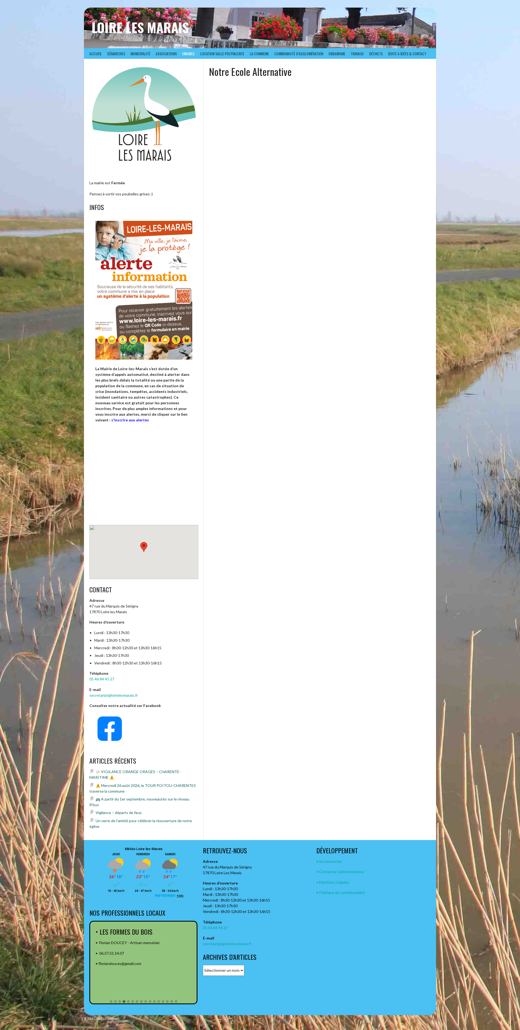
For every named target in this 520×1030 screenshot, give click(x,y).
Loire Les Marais (140, 27)
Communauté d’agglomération (298, 53)
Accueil (95, 53)
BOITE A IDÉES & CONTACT (407, 53)
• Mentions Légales (332, 882)
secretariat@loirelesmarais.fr (113, 695)
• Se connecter (329, 861)
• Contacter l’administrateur (340, 871)
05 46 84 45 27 (101, 679)
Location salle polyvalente (222, 53)
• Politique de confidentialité (340, 892)
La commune (259, 53)
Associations (166, 53)
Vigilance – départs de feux (119, 812)
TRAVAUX (357, 53)
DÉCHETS (376, 53)
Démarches (116, 53)
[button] (111, 1001)
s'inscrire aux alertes (130, 420)
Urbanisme (337, 53)
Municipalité (140, 53)
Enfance (188, 53)
